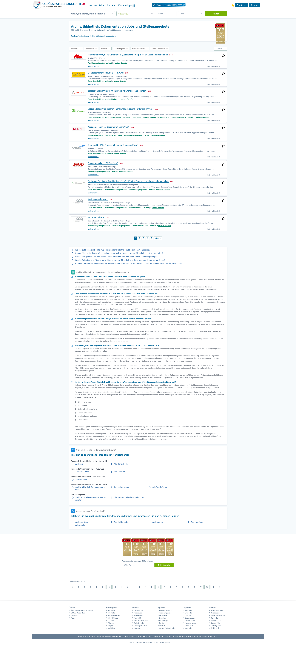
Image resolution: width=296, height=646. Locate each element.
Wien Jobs (188, 610)
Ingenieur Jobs (138, 610)
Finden (216, 13)
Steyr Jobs (214, 618)
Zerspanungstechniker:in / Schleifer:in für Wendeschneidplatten (117, 91)
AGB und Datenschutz (78, 613)
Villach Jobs (189, 626)
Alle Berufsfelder (159, 487)
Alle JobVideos (113, 618)
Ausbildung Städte (165, 613)
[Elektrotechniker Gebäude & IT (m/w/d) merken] (223, 74)
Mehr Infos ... (214, 636)
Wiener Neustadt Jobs (218, 615)
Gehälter (162, 626)
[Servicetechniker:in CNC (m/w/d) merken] (223, 164)
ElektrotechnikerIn (96, 217)
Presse (73, 618)
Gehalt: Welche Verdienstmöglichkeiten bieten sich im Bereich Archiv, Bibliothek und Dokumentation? (119, 253)
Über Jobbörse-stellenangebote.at (82, 610)
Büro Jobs (137, 628)
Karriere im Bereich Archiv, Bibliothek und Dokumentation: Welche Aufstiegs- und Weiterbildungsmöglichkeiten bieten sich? (128, 263)
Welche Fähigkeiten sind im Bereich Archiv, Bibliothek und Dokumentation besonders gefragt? (116, 257)
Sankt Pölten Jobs (217, 610)
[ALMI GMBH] (78, 57)
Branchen (162, 618)
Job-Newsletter (165, 565)
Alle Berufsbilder (121, 464)
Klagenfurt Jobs (190, 623)
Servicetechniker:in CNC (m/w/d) (103, 163)
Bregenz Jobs (215, 623)
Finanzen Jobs (138, 615)
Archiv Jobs (157, 522)
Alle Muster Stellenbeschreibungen (129, 497)
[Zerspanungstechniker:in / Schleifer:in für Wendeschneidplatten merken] (223, 92)
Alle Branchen (81, 479)
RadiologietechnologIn (98, 199)
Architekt (79, 464)
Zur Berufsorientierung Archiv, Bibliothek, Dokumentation (94, 36)
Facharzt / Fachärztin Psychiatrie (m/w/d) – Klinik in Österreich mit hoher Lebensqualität (128, 181)
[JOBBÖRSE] (59, 5)
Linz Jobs (188, 615)
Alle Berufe (80, 525)
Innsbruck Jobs (190, 620)
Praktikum (111, 5)
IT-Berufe (111, 623)
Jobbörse (92, 5)
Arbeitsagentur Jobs (140, 626)
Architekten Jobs (121, 487)
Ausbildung (111, 628)
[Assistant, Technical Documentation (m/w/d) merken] (223, 128)
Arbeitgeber (242, 5)
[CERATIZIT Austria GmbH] (78, 93)
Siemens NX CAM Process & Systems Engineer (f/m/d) (113, 145)
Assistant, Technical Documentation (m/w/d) (108, 127)
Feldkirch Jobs (216, 620)
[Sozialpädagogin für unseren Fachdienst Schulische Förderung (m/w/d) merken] (223, 110)
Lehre (101, 5)
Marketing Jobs (139, 623)
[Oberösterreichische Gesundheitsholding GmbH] (78, 201)
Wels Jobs (188, 628)
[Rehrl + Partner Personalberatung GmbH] (78, 75)
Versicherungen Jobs (141, 620)
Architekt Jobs (81, 522)
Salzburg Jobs (190, 618)
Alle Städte (111, 613)
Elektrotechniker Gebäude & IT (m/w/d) (106, 73)
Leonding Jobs (216, 626)
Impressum (74, 615)
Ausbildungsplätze (165, 610)
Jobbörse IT (215, 628)
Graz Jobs (188, 613)
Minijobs (110, 626)
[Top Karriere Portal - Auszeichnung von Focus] (148, 547)
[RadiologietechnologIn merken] (223, 200)
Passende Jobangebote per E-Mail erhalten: (137, 561)
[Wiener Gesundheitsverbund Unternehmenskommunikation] (78, 183)
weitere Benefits (121, 63)
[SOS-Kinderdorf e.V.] (78, 111)
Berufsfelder (163, 615)
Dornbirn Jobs (215, 613)
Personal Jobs (138, 618)
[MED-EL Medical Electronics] (78, 129)
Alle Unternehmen (114, 615)
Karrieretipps (163, 620)
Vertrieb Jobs (138, 613)
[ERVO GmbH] (78, 165)
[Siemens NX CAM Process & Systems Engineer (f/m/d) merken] (223, 146)
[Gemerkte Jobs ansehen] (232, 5)
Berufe (161, 623)
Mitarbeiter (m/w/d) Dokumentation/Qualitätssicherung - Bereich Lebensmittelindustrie (128, 54)
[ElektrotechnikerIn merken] (223, 218)
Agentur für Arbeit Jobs (167, 628)
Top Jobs (111, 620)
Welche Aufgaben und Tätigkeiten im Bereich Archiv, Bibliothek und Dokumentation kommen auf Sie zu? (120, 260)
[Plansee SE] (78, 147)
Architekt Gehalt (82, 472)
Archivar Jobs (197, 522)
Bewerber (254, 5)
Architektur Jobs (121, 522)
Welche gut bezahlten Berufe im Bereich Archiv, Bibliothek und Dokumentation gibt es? (112, 250)
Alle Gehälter (119, 472)
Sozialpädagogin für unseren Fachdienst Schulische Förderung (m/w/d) (120, 109)
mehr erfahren (93, 66)
